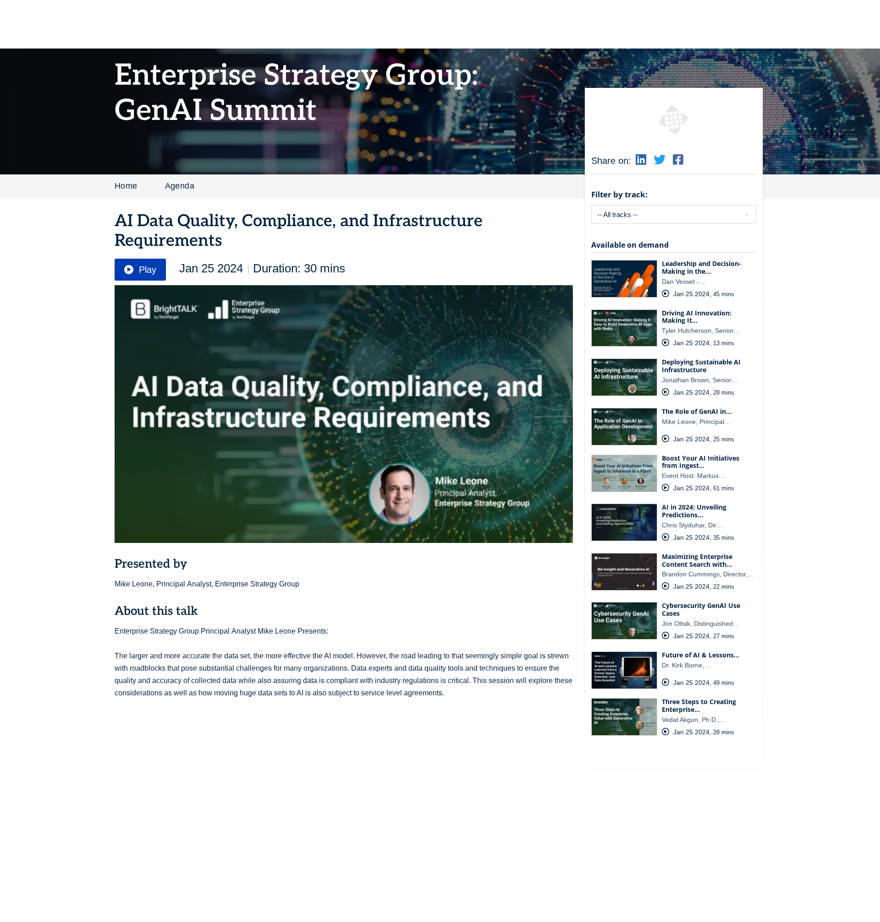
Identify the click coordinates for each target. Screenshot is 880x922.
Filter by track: (619, 194)
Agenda (179, 185)
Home (126, 185)
